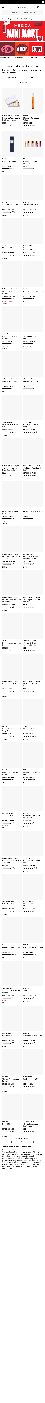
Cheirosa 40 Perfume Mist (31, 862)
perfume (15, 1154)
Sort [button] (32, 77)
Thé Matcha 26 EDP (30, 205)
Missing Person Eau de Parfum (32, 773)
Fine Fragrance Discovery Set (12, 644)
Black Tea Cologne (9, 161)
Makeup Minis (19, 58)
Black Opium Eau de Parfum (10, 337)
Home (4, 19)
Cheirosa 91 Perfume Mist (33, 291)
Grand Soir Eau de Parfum (9, 292)
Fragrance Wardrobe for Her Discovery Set (11, 119)
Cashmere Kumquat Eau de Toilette (32, 816)
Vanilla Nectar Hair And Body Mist (11, 730)
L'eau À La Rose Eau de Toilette (11, 557)
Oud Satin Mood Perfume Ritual (33, 685)
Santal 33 (27, 990)
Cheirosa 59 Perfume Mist (10, 426)
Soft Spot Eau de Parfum (11, 205)
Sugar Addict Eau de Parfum (31, 337)
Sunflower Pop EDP (30, 1079)
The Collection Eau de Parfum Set (31, 1125)
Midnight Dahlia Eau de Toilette (32, 119)
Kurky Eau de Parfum (10, 684)
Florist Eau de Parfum (10, 1036)
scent (28, 1164)
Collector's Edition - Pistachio (30, 162)
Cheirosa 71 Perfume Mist (12, 947)
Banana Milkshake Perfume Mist (30, 249)
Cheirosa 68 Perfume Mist (31, 426)
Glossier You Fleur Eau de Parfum (11, 1080)
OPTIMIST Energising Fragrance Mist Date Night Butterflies (31, 557)
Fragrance (11, 19)
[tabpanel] (22, 610)
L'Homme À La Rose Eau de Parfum (11, 601)
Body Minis (33, 58)
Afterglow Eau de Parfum (33, 947)
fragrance (38, 1154)
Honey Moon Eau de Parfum (10, 773)
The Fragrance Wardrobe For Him (32, 601)
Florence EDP (28, 729)
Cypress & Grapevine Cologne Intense (31, 644)
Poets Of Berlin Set (30, 381)
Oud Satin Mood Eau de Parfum (32, 469)
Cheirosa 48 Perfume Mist (31, 905)
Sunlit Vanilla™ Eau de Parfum (11, 991)
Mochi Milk (6, 1124)
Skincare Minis (5, 58)
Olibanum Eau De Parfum (33, 511)
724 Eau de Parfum (9, 381)
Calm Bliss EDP (8, 904)
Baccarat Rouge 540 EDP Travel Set (11, 862)
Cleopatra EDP (7, 248)
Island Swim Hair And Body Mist (10, 512)
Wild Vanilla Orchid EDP (32, 1036)
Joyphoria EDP (7, 815)
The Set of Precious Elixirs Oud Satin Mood (10, 469)
